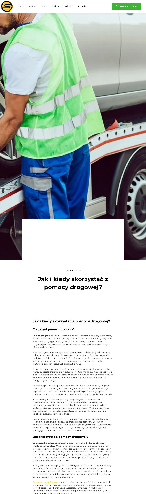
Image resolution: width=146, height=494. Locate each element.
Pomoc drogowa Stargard (46, 482)
